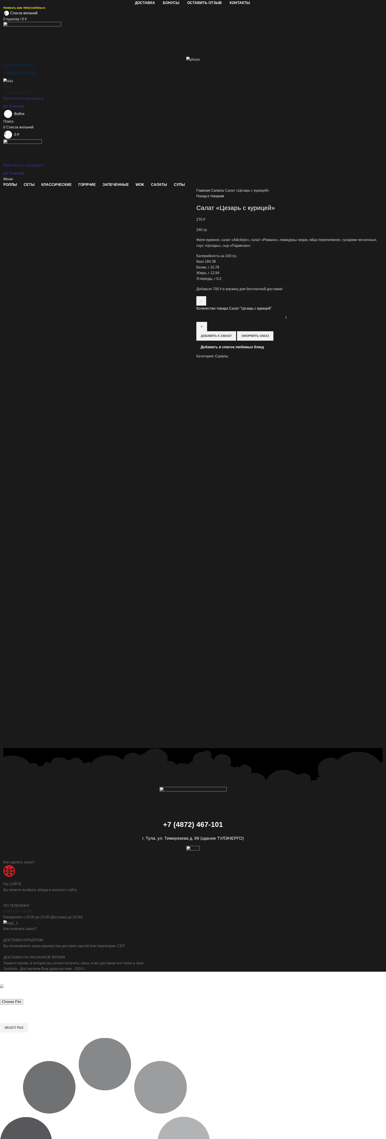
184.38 (206, 261)
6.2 (208, 279)
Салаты (218, 190)
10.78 (207, 267)
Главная (203, 190)
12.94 (207, 273)
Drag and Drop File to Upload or (23, 1013)
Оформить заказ (255, 336)
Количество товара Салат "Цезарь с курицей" (234, 308)
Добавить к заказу (216, 336)
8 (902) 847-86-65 (17, 911)
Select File (13, 1027)
